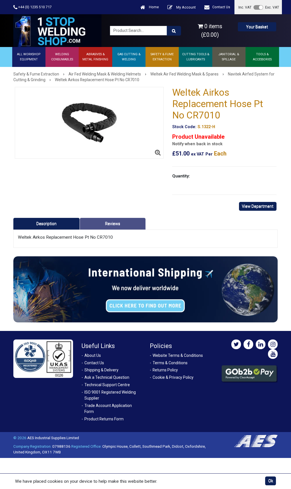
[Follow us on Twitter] (236, 344)
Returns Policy (165, 370)
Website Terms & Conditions (178, 355)
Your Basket (257, 26)
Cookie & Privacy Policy (173, 377)
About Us (92, 355)
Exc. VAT (272, 7)
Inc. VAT (244, 7)
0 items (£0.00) (211, 30)
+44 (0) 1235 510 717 (34, 7)
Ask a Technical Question (106, 377)
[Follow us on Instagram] (273, 344)
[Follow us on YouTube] (273, 354)
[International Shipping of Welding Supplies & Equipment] (145, 289)
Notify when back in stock (197, 144)
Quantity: (181, 176)
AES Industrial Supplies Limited (53, 437)
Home (153, 7)
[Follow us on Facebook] (248, 344)
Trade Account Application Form (108, 408)
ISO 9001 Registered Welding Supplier (110, 395)
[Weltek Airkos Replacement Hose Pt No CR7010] (89, 122)
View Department (257, 206)
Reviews (112, 223)
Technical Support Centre (107, 384)
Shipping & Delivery (101, 370)
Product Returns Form (104, 419)
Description (46, 223)
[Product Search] (174, 31)
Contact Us (221, 7)
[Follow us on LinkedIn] (260, 344)
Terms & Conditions (170, 363)
